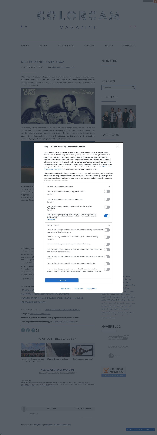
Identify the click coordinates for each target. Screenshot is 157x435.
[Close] (118, 147)
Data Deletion (65, 288)
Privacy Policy (92, 288)
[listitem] (78, 186)
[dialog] (78, 217)
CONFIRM (62, 280)
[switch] (107, 191)
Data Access (78, 288)
